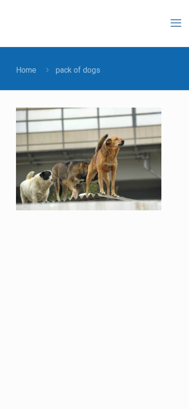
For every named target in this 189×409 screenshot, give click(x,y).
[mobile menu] (176, 23)
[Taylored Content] (97, 23)
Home (26, 70)
